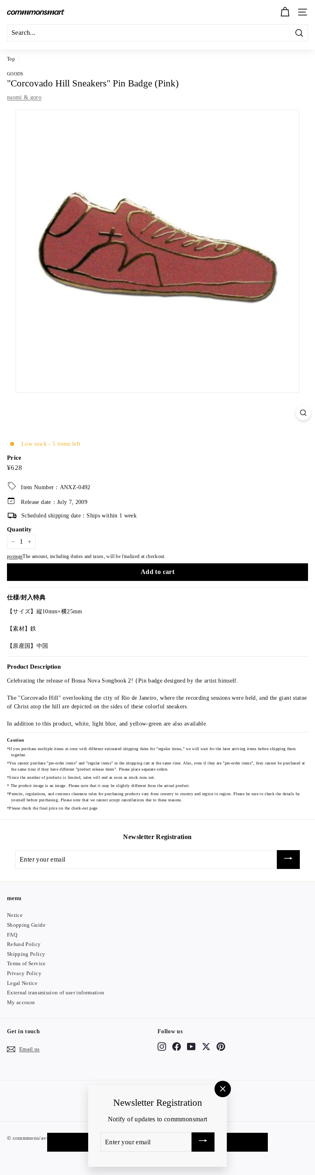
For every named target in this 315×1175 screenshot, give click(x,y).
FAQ (12, 935)
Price (14, 457)
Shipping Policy (26, 954)
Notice (15, 915)
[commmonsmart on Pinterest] (221, 1046)
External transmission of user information (55, 992)
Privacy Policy (24, 973)
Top (11, 59)
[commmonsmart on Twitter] (206, 1046)
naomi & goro (24, 97)
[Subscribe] (288, 859)
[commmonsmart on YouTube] (191, 1046)
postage (15, 556)
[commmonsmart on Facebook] (176, 1046)
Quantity (19, 529)
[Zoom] (303, 412)
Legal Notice (22, 983)
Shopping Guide (26, 925)
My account (21, 1002)
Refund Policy (24, 944)
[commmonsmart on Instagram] (162, 1046)
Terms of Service (26, 963)
